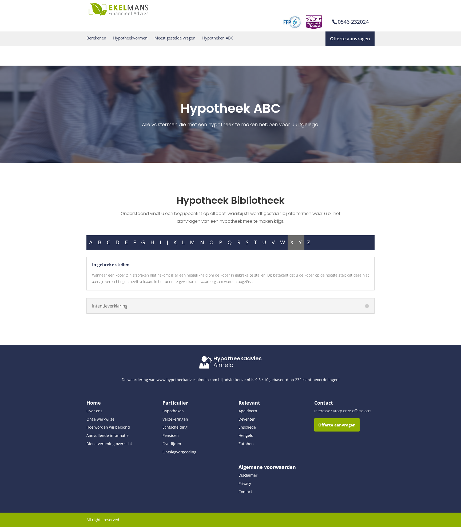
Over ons (94, 410)
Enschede (247, 427)
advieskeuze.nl (237, 379)
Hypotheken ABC (217, 38)
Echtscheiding (175, 427)
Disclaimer (248, 475)
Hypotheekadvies (237, 358)
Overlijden (171, 443)
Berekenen (96, 38)
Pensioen (170, 435)
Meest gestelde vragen (174, 38)
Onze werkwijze (100, 419)
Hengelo (246, 435)
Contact (245, 491)
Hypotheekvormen (130, 38)
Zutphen (246, 443)
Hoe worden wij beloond (108, 427)
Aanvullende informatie (107, 435)
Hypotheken (173, 410)
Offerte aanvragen (350, 38)
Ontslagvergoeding (179, 451)
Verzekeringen (175, 419)
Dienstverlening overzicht (109, 443)
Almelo (223, 365)
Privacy (245, 483)
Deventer (247, 419)
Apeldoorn (248, 410)
